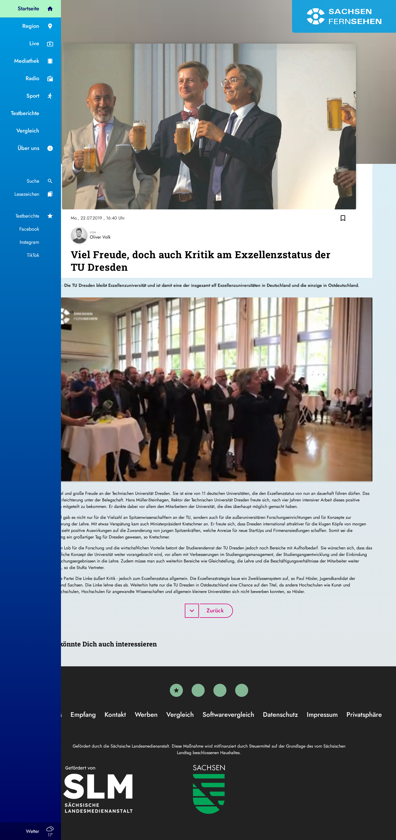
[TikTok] (241, 690)
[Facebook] (198, 690)
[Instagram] (219, 690)
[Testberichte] (176, 690)
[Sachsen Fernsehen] (344, 16)
